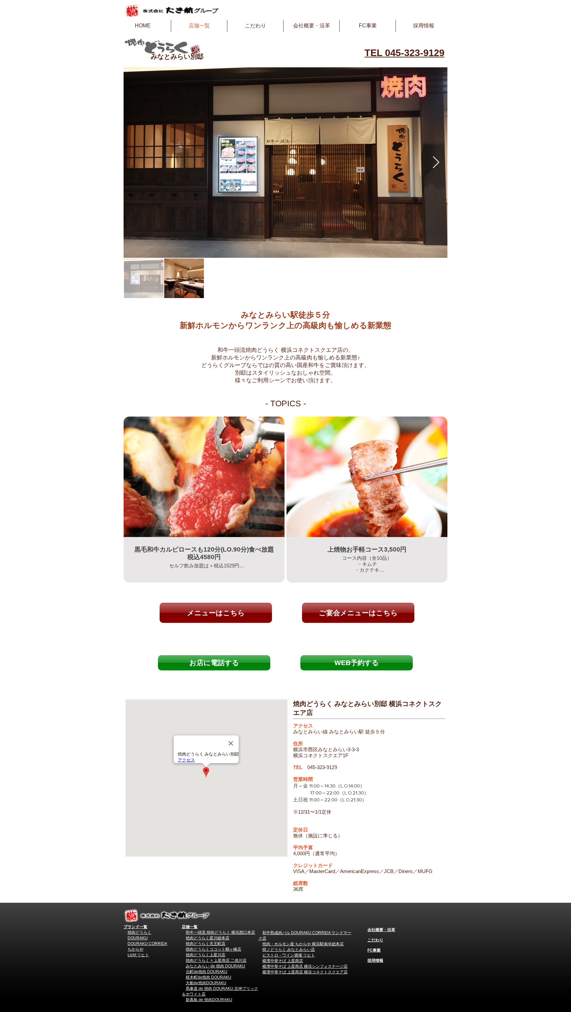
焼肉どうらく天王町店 (205, 943)
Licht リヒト (138, 955)
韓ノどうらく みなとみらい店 (288, 949)
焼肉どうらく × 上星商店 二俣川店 (216, 960)
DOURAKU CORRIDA (147, 943)
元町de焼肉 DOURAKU (206, 971)
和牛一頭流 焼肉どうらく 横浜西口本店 (220, 932)
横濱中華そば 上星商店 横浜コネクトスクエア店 (305, 972)
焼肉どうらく (139, 932)
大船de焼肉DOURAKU (206, 983)
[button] (356, 662)
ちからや (135, 949)
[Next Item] (436, 162)
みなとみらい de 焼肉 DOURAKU (215, 966)
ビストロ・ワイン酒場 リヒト (288, 955)
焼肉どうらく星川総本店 (207, 938)
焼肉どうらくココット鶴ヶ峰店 (213, 949)
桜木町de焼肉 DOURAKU (208, 977)
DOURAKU (138, 938)
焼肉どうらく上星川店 (205, 955)
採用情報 (375, 960)
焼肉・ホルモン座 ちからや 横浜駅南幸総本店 (303, 944)
